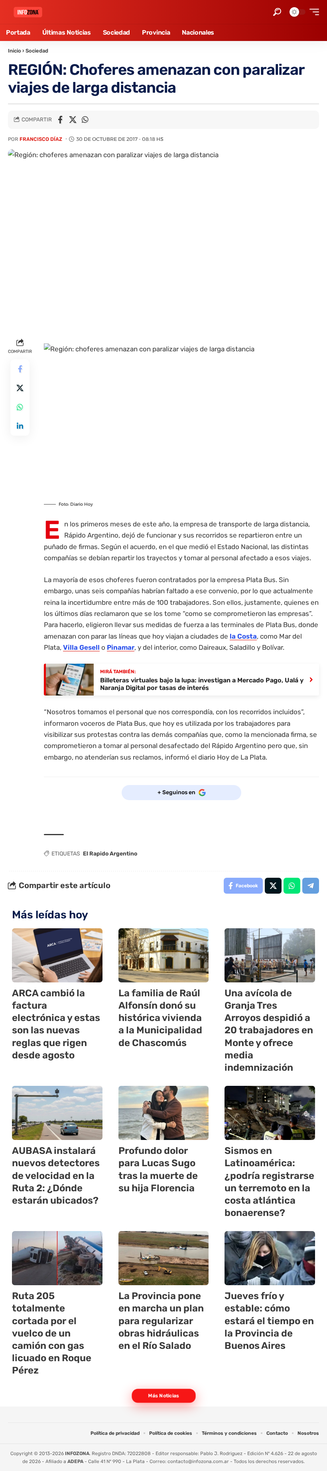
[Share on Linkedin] (20, 426)
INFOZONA (77, 1453)
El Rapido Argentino (110, 853)
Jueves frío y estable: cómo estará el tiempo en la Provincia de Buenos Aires (269, 1320)
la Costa (243, 636)
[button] (277, 12)
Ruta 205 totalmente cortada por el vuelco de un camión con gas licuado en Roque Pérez (51, 1333)
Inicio (14, 51)
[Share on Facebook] (60, 119)
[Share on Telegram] (310, 886)
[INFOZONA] (28, 12)
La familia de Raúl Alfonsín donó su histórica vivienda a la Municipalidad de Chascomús (160, 1018)
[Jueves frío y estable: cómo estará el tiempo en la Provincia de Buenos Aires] (270, 1258)
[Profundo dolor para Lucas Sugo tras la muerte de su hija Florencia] (163, 1113)
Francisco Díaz (41, 139)
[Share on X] (72, 119)
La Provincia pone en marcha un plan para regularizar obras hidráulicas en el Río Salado (161, 1320)
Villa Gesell (81, 647)
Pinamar (120, 647)
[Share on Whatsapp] (85, 119)
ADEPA (75, 1461)
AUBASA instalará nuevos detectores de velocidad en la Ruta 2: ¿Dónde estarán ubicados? (56, 1175)
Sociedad (37, 51)
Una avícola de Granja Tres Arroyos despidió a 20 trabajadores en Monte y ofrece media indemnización (269, 1030)
